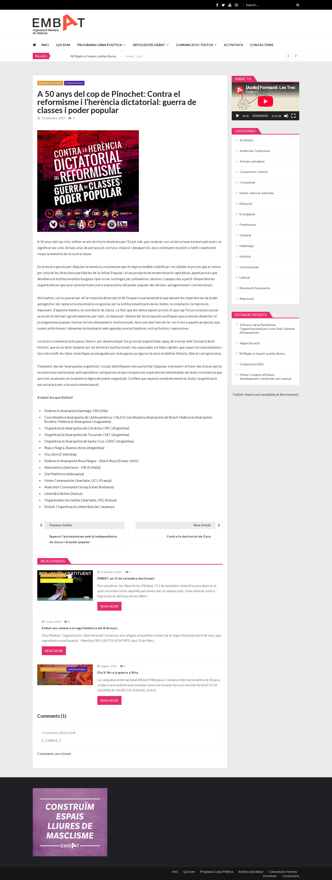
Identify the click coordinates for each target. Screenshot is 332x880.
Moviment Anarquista (255, 288)
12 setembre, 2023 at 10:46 (58, 733)
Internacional (74, 83)
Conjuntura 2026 (252, 364)
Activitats (233, 45)
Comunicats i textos (194, 45)
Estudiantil (247, 214)
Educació (246, 203)
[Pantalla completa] (293, 116)
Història (245, 256)
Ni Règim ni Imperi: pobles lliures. (94, 56)
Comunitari (247, 182)
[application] (265, 101)
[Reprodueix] (237, 116)
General (245, 235)
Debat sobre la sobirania (56, 580)
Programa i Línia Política (99, 45)
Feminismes (248, 224)
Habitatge (247, 246)
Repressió (247, 298)
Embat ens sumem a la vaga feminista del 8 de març (80, 628)
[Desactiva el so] (286, 116)
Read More (109, 606)
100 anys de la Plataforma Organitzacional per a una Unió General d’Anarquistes (267, 328)
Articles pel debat (149, 45)
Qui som (63, 45)
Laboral (245, 277)
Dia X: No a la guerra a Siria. (118, 672)
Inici (45, 45)
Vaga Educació (250, 343)
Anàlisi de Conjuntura (255, 151)
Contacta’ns (261, 45)
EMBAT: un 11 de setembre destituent (125, 578)
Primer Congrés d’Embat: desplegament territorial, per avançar (266, 376)
